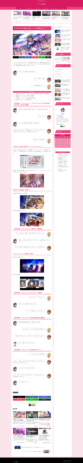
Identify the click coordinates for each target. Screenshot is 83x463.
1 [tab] (40, 21)
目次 (30, 91)
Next (70, 15)
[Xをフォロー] (30, 405)
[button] (48, 57)
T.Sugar (62, 113)
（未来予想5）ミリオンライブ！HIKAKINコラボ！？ (24, 99)
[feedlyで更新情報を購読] (32, 405)
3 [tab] (42, 21)
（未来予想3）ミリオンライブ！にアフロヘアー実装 (24, 96)
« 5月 (56, 149)
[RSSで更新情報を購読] (34, 405)
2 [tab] (41, 21)
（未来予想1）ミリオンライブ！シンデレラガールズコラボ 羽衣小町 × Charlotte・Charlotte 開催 (31, 93)
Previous (12, 15)
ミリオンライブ (16, 392)
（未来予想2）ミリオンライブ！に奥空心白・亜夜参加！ (25, 95)
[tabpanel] (17, 15)
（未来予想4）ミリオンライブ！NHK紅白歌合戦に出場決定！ (26, 98)
